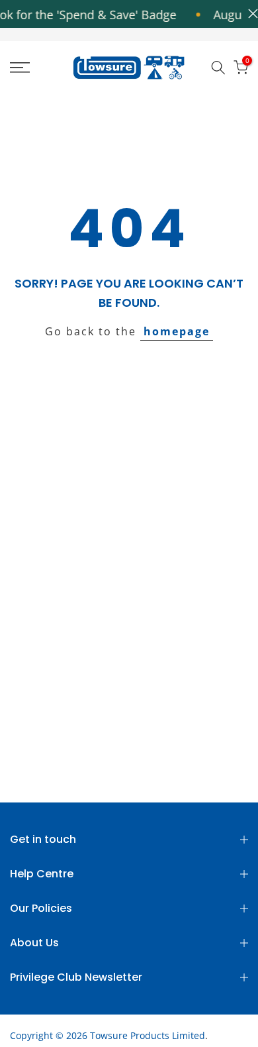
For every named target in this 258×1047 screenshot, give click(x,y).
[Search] (218, 67)
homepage (177, 331)
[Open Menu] (36, 67)
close (249, 14)
